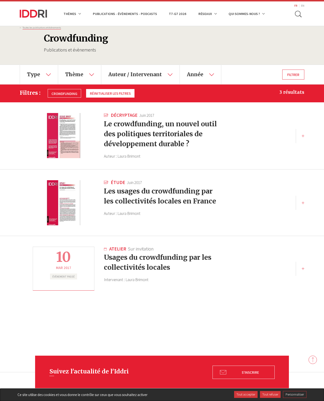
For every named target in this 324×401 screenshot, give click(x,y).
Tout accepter (245, 394)
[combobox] (39, 74)
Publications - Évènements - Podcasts (125, 13)
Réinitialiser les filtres (110, 93)
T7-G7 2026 (177, 13)
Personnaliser (295, 394)
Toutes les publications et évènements (42, 27)
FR (295, 6)
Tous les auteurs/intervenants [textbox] (132, 68)
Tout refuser (270, 394)
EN (302, 6)
